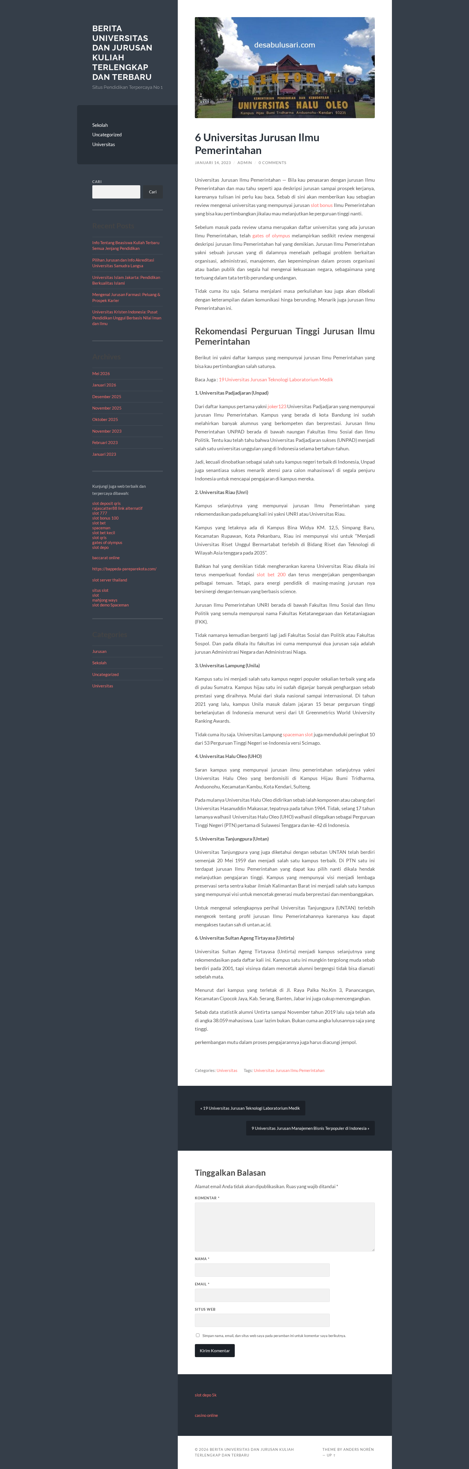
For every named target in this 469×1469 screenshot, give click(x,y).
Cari (97, 182)
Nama (202, 1259)
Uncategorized (107, 134)
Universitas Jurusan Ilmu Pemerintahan (289, 1070)
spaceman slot (298, 734)
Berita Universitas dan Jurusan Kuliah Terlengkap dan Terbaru (122, 53)
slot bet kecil (103, 532)
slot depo (100, 547)
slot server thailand (109, 579)
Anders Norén (358, 1449)
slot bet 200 (271, 574)
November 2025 (107, 407)
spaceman (101, 527)
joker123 (277, 406)
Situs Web (205, 1309)
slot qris (99, 537)
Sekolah (100, 125)
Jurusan (99, 651)
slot (95, 595)
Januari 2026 (104, 384)
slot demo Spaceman (110, 604)
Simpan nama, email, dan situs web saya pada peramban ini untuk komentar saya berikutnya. (274, 1335)
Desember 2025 (106, 396)
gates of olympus (107, 542)
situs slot (100, 590)
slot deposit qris (106, 503)
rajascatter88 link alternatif (117, 508)
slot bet (99, 522)
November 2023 (107, 431)
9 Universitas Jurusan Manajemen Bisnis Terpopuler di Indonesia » (310, 1128)
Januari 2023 (104, 454)
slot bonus (322, 205)
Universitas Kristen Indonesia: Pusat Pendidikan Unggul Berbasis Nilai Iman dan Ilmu (126, 317)
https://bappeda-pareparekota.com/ (124, 568)
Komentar (207, 1198)
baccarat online (106, 557)
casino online (206, 1415)
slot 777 (99, 513)
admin (244, 163)
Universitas (103, 144)
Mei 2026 (101, 373)
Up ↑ (331, 1455)
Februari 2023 (105, 442)
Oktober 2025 (105, 419)
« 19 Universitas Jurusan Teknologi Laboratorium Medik (250, 1108)
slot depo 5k (206, 1394)
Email (202, 1284)
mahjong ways (105, 599)
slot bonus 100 (105, 517)
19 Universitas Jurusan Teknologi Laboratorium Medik (276, 379)
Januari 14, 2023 (213, 163)
